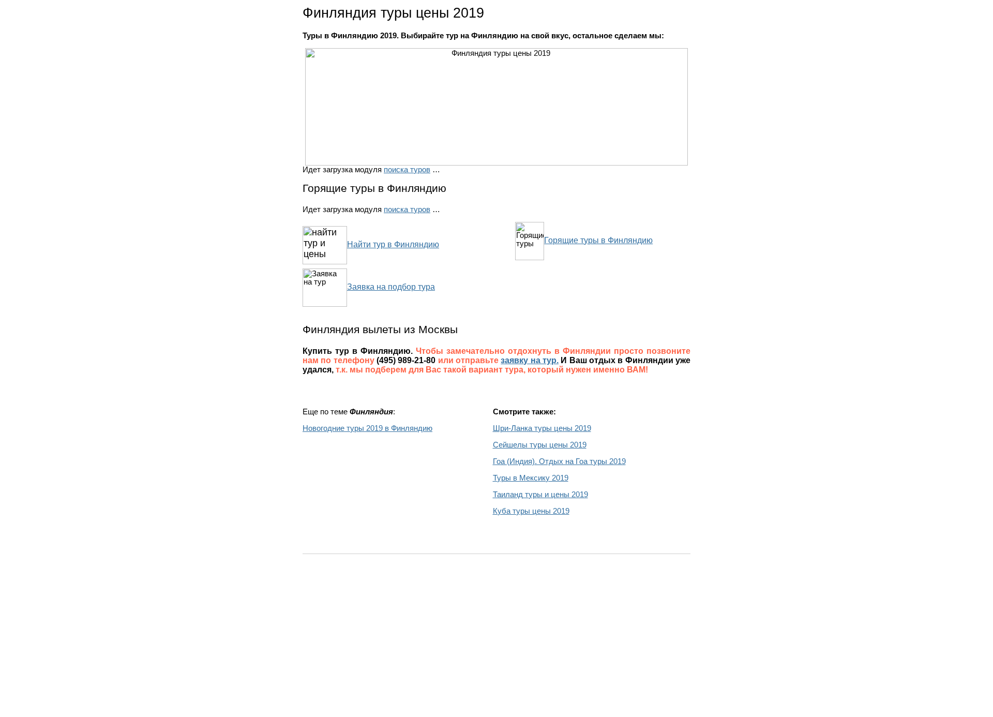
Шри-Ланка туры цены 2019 (542, 428)
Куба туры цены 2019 (531, 511)
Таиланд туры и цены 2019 (540, 494)
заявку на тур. (530, 360)
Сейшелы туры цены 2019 (539, 445)
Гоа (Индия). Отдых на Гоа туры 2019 (559, 461)
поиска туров (407, 170)
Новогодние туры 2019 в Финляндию (367, 428)
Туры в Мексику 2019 (530, 478)
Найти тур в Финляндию (393, 244)
